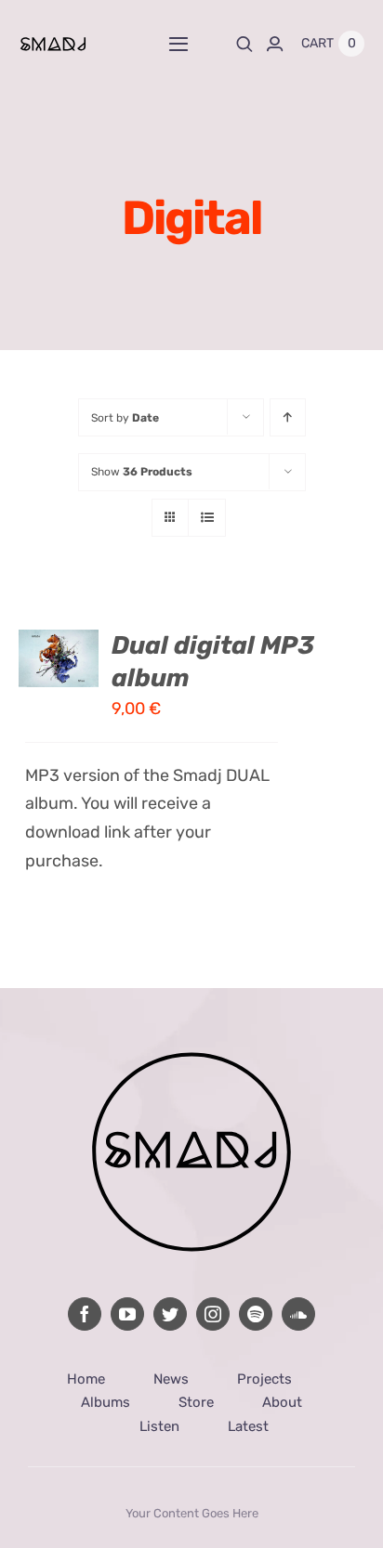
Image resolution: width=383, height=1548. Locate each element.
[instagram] (213, 1314)
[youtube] (127, 1314)
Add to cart (53, 640)
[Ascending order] (288, 417)
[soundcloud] (298, 1314)
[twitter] (170, 1314)
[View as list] (207, 518)
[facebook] (84, 1314)
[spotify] (255, 1314)
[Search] (244, 44)
